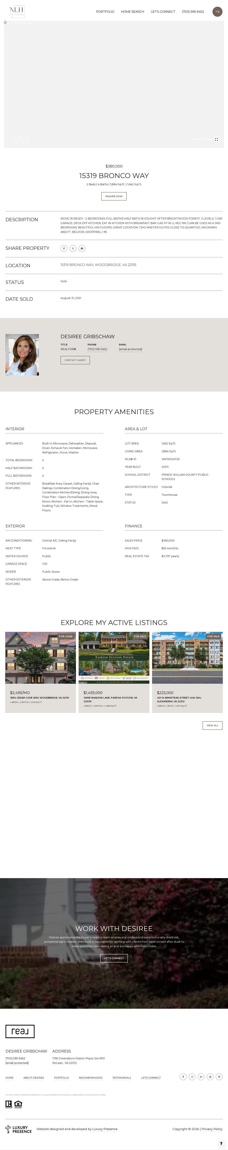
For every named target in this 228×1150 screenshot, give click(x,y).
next (25, 139)
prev (16, 139)
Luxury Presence (105, 1129)
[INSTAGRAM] (192, 1076)
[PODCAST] (219, 1076)
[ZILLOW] (210, 1076)
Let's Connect (151, 1077)
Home (10, 1077)
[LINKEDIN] (201, 1076)
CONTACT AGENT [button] (75, 360)
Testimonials (121, 1077)
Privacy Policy (212, 1129)
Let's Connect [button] (114, 958)
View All (212, 725)
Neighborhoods (90, 1077)
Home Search (132, 12)
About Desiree (34, 1077)
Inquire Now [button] (114, 196)
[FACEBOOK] (183, 1076)
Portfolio (105, 12)
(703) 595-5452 (193, 12)
